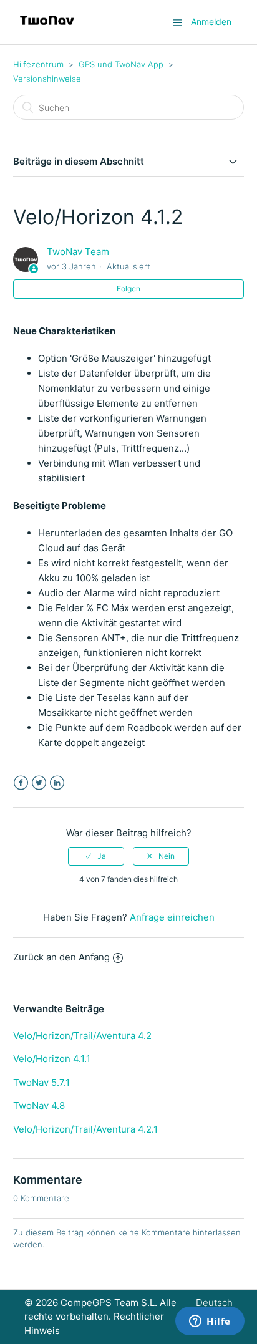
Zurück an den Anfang (61, 957)
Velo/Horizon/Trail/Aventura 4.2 (82, 1036)
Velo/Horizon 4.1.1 (51, 1059)
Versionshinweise (47, 79)
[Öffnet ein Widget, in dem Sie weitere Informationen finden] (210, 1322)
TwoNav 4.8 (39, 1105)
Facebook (21, 783)
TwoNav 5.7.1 (41, 1082)
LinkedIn (57, 783)
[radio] (96, 856)
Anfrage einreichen (172, 917)
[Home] (47, 28)
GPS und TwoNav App (121, 64)
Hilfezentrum (38, 64)
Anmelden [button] (211, 21)
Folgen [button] (128, 288)
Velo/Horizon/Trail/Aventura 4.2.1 (85, 1129)
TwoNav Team (78, 252)
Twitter (39, 783)
